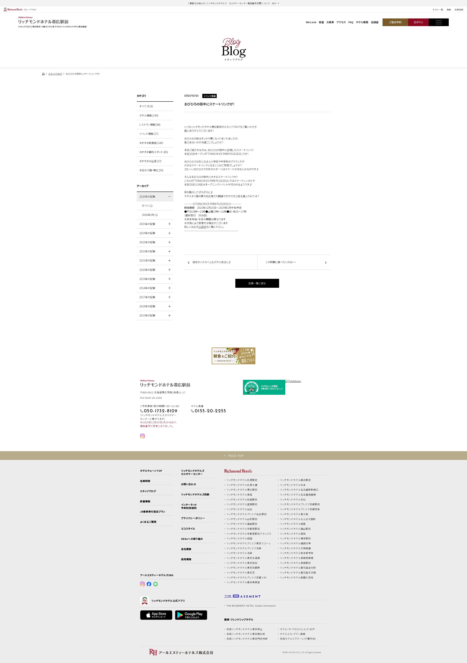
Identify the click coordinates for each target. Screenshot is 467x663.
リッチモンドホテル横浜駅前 (295, 480)
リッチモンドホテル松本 (293, 485)
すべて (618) (146, 106)
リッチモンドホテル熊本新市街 (297, 553)
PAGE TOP (235, 455)
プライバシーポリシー (193, 518)
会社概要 (186, 549)
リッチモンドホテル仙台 (239, 509)
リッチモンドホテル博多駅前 (295, 538)
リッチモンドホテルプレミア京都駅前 (300, 504)
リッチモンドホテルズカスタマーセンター (192, 472)
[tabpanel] (233, 355)
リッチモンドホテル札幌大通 (242, 485)
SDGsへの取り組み (192, 538)
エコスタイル (188, 528)
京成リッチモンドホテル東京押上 (245, 629)
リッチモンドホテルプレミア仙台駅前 (247, 514)
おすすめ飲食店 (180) (151, 143)
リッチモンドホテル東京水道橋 (243, 558)
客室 (321, 22)
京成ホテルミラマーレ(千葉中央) (298, 638)
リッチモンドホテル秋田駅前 (242, 499)
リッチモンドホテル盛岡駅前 (242, 504)
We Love (311, 22)
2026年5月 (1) (150, 215)
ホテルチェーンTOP (151, 470)
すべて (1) (147, 205)
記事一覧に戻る (257, 283)
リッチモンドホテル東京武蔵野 (243, 567)
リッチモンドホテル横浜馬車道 (243, 582)
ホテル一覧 (438, 9)
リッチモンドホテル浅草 (239, 553)
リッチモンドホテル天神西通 (295, 548)
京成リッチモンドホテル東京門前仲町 (247, 638)
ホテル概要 (362, 22)
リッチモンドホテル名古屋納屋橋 (298, 494)
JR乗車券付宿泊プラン (153, 511)
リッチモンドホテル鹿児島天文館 (298, 572)
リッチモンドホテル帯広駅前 (242, 489)
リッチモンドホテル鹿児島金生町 (298, 567)
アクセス (341, 22)
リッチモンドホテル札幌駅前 (242, 480)
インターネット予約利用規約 (189, 506)
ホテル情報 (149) (148, 115)
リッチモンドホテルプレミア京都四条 (300, 509)
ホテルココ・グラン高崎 (293, 634)
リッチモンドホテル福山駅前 (295, 528)
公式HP (202, 227)
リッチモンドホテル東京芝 (241, 572)
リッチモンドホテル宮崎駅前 (295, 563)
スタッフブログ (148, 491)
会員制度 (459, 9)
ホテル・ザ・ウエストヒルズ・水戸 (297, 629)
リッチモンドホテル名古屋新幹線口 (299, 489)
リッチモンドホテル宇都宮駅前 (243, 528)
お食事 (330, 22)
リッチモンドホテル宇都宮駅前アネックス (249, 533)
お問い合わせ (188, 484)
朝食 (449, 9)
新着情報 (145, 501)
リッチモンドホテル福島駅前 (242, 524)
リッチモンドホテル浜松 (293, 499)
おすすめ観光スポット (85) (153, 152)
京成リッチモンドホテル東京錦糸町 (246, 634)
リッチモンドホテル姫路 (293, 524)
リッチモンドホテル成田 (239, 538)
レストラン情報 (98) (149, 124)
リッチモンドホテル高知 (293, 533)
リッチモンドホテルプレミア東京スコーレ (249, 543)
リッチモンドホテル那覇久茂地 (297, 577)
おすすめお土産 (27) (150, 161)
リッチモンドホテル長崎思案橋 (297, 558)
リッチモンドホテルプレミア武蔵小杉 (247, 577)
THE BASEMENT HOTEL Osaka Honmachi (251, 605)
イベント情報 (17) (148, 133)
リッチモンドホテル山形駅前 (242, 519)
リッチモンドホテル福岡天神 (295, 543)
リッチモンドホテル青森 (239, 494)
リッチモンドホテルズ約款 (195, 494)
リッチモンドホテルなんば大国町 (298, 519)
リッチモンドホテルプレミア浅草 (244, 548)
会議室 (375, 22)
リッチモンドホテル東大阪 (294, 514)
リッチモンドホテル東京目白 (242, 563)
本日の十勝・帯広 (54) (151, 170)
